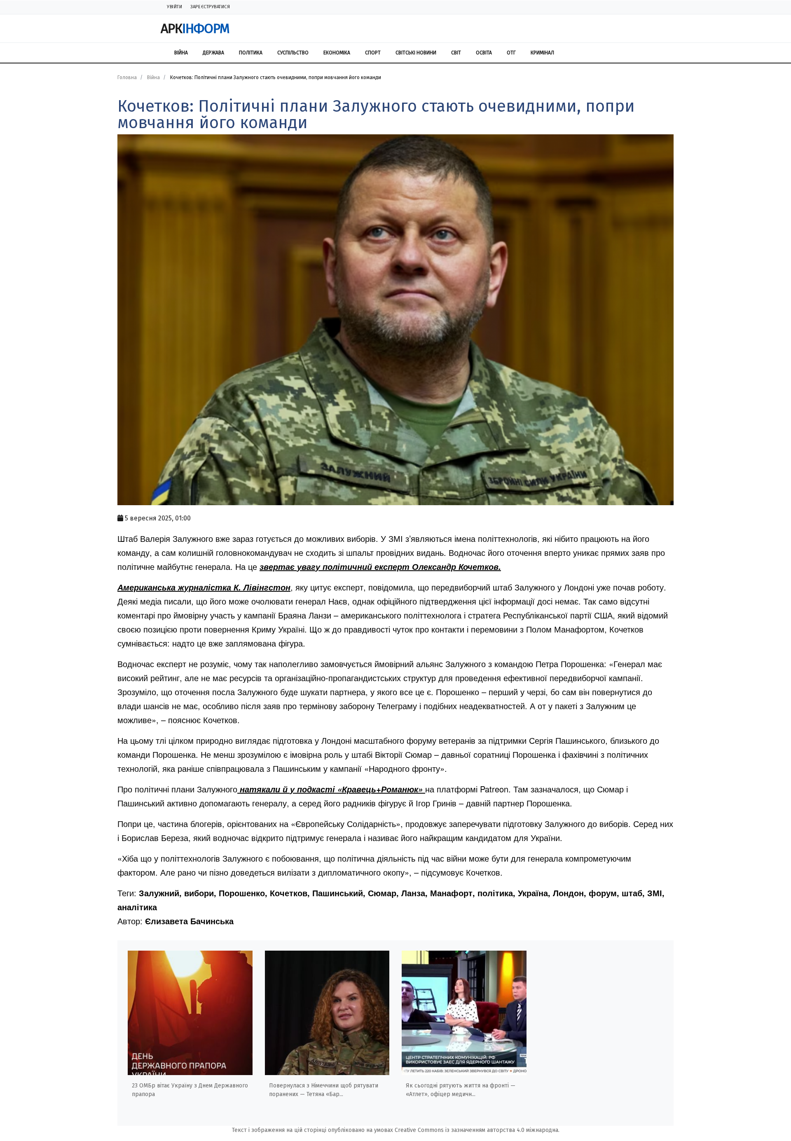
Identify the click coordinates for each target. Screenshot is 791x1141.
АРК (195, 28)
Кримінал (542, 53)
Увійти (174, 6)
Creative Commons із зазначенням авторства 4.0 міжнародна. (477, 1130)
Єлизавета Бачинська (189, 921)
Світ (456, 53)
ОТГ (511, 53)
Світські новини (416, 53)
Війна (181, 53)
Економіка (336, 53)
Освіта (484, 53)
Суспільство (293, 53)
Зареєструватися (210, 6)
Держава (213, 53)
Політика (250, 53)
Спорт (373, 53)
